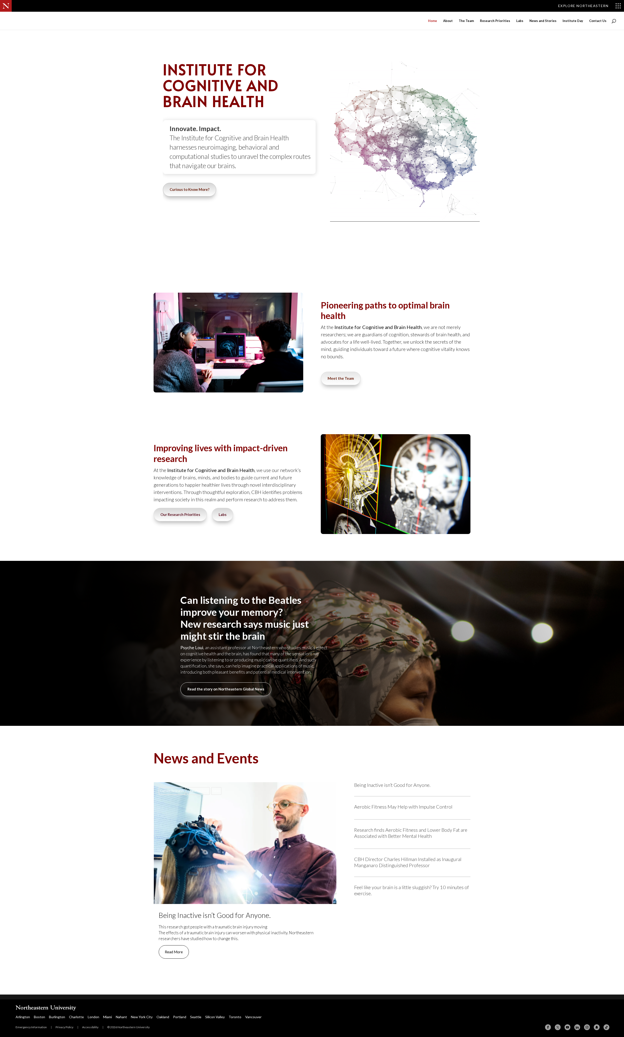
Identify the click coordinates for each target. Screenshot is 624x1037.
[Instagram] (587, 1027)
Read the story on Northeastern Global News (225, 689)
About (448, 21)
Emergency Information (31, 1027)
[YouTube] (567, 1027)
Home (432, 21)
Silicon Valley (215, 1017)
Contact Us (597, 21)
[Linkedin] (577, 1027)
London (93, 1017)
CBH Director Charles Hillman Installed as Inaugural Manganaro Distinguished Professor (407, 862)
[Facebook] (548, 1027)
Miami (107, 1017)
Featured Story (198, 791)
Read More (174, 952)
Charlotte (76, 1017)
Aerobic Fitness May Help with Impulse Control (403, 807)
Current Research (172, 791)
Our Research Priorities (180, 514)
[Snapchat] (597, 1027)
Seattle (195, 1017)
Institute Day (573, 21)
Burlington (57, 1017)
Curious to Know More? (189, 189)
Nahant (121, 1017)
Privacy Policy (64, 1027)
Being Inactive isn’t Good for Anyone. (245, 874)
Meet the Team (341, 378)
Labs (519, 21)
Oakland (162, 1017)
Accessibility (90, 1027)
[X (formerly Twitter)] (558, 1027)
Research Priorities (495, 21)
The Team (466, 21)
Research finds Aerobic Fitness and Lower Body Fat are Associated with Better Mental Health (410, 833)
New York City (142, 1017)
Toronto (235, 1017)
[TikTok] (606, 1027)
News (216, 791)
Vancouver (253, 1017)
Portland (179, 1017)
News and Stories (542, 21)
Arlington (23, 1017)
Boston (39, 1017)
